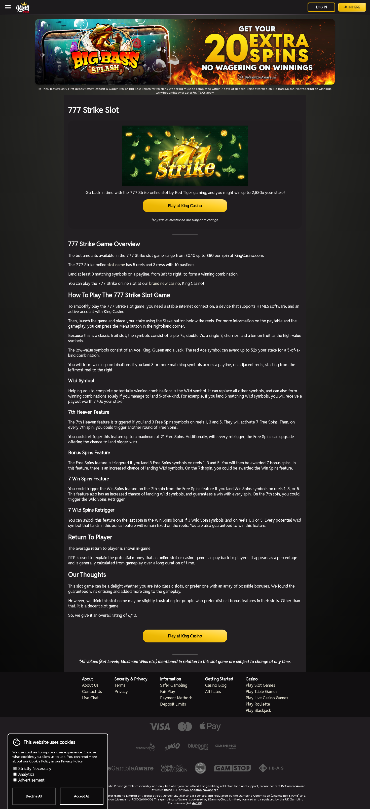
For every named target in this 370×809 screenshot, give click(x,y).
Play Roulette (258, 704)
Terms (120, 685)
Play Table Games (261, 691)
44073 (196, 803)
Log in (321, 7)
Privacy (121, 691)
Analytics (25, 774)
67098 (293, 795)
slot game (116, 264)
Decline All (34, 796)
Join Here (352, 7)
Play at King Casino (185, 205)
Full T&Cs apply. (203, 92)
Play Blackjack (258, 710)
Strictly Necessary (34, 768)
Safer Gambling (173, 685)
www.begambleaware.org (200, 790)
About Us (90, 685)
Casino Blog (216, 685)
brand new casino (164, 283)
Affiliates (213, 691)
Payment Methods (176, 698)
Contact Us (92, 691)
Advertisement (31, 780)
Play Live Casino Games (267, 698)
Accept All (81, 796)
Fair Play (167, 691)
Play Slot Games (260, 685)
